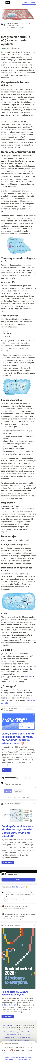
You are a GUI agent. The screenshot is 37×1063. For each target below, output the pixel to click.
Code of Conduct (12, 797)
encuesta (28, 677)
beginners (6, 48)
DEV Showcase (11, 1040)
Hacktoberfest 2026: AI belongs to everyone (15, 993)
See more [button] (6, 770)
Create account (29, 3)
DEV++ (23, 1032)
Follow (18, 880)
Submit (8, 791)
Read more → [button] (8, 862)
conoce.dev (21, 27)
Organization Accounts (24, 1037)
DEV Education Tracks (14, 1034)
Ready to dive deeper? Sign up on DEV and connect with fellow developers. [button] (18, 1058)
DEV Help (26, 1034)
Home (6, 1032)
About (20, 1040)
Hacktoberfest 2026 (9, 1005)
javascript (15, 48)
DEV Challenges (15, 1032)
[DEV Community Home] (7, 3)
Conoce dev (25, 23)
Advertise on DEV (10, 1037)
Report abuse (25, 797)
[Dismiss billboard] (34, 1043)
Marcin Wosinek (12, 23)
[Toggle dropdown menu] (34, 709)
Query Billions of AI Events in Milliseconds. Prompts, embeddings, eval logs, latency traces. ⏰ (18, 738)
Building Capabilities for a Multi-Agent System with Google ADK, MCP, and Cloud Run (17, 831)
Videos (30, 1032)
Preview (18, 791)
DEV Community (18, 887)
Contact (26, 1040)
